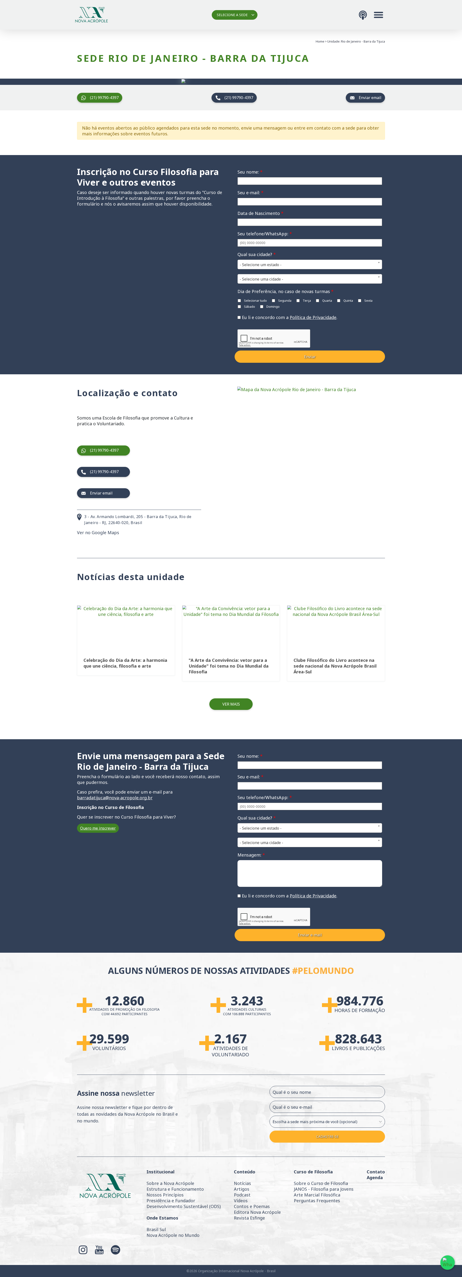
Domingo (273, 306)
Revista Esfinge (249, 1218)
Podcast (242, 1195)
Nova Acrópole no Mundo (173, 1235)
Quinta (348, 300)
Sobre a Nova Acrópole (170, 1183)
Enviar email (370, 97)
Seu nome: (250, 172)
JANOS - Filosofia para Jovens (323, 1189)
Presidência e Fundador (171, 1200)
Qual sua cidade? (256, 254)
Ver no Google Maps (98, 532)
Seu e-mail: (250, 192)
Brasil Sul (156, 1229)
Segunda (284, 300)
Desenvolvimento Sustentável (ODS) (184, 1206)
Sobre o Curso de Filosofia (321, 1183)
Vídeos (241, 1200)
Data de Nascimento (260, 213)
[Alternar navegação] (378, 15)
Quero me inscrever (98, 828)
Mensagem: (251, 855)
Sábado (249, 306)
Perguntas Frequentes (317, 1200)
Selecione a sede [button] (232, 15)
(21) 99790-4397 (104, 97)
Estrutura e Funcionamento (175, 1189)
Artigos (241, 1189)
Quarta (326, 300)
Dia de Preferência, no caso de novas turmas (285, 291)
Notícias (242, 1183)
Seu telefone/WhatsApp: (264, 234)
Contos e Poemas (252, 1206)
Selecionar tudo (255, 300)
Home (320, 41)
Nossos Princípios (165, 1195)
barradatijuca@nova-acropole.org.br (115, 798)
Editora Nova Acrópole (257, 1212)
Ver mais (231, 704)
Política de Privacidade (313, 317)
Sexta (368, 300)
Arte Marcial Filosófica (317, 1195)
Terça (306, 300)
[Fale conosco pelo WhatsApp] (447, 1262)
